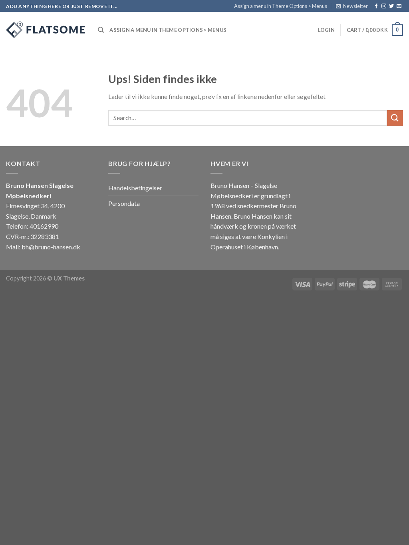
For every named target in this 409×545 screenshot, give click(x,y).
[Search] (101, 30)
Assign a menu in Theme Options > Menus (280, 6)
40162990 (44, 226)
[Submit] (395, 118)
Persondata (124, 203)
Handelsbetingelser (135, 188)
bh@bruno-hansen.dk (51, 247)
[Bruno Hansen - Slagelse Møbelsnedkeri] (46, 30)
